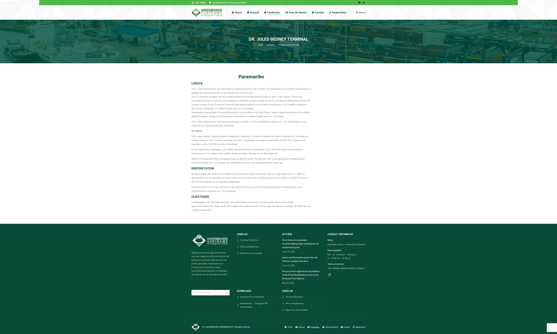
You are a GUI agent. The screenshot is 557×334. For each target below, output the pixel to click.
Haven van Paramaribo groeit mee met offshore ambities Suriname (300, 259)
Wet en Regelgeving (249, 246)
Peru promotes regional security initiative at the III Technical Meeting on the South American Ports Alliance (301, 275)
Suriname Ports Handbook (252, 297)
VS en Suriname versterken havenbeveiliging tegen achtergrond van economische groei (300, 244)
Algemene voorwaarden (251, 253)
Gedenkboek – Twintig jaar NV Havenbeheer (254, 305)
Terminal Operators (249, 240)
